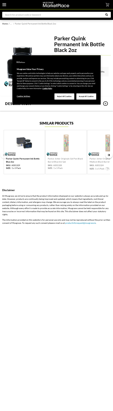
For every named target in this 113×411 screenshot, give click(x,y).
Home (5, 23)
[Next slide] (108, 155)
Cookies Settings (23, 96)
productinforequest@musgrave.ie (80, 223)
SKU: (8, 165)
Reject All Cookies (64, 96)
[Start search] (108, 15)
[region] (56, 80)
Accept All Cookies (86, 96)
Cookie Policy (47, 88)
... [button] (11, 23)
